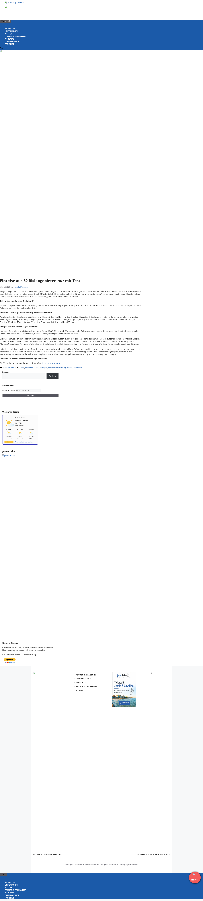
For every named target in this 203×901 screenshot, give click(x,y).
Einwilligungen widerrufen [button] (129, 864)
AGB (168, 854)
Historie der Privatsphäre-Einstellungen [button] (104, 864)
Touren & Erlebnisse (15, 36)
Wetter (8, 33)
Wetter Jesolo (20, 417)
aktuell (21, 367)
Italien (69, 367)
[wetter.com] (9, 442)
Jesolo (13, 367)
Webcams (9, 39)
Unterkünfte (11, 31)
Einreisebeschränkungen (36, 367)
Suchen (52, 376)
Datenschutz (156, 854)
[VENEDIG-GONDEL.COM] (47, 15)
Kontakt (80, 690)
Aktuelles (10, 28)
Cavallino (6, 367)
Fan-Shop (9, 44)
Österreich (77, 367)
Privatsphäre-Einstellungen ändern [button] (77, 864)
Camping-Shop (12, 41)
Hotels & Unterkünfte (88, 686)
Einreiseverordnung (51, 363)
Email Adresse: (9, 390)
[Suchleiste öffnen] (2, 48)
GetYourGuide (19, 404)
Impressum (141, 854)
